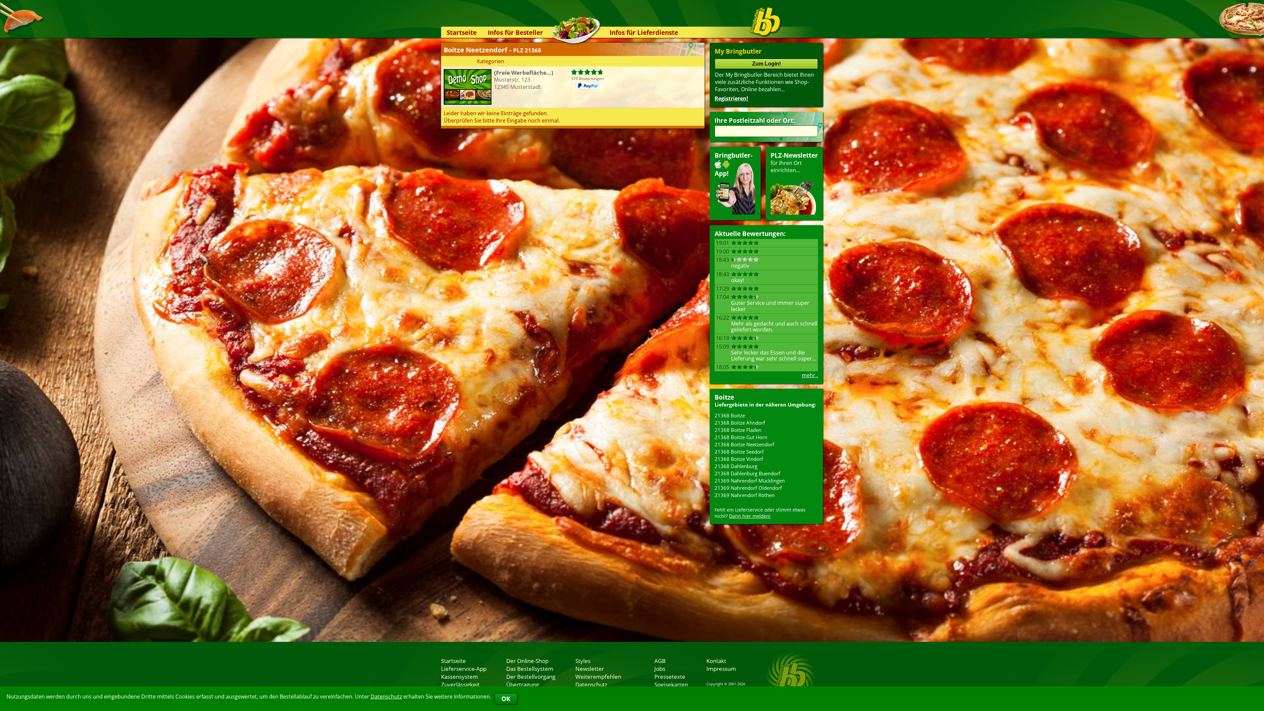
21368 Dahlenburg (736, 466)
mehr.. (810, 375)
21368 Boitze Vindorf (739, 459)
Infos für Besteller (515, 32)
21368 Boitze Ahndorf (740, 422)
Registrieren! (731, 98)
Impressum (721, 668)
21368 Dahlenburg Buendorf (747, 473)
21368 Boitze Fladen (738, 430)
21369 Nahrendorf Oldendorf (748, 488)
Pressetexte (669, 676)
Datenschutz (386, 696)
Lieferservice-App (464, 668)
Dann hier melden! (750, 516)
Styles (583, 661)
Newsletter (589, 668)
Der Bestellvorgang (530, 676)
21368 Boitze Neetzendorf (744, 444)
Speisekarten (671, 684)
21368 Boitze (730, 415)
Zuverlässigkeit (460, 684)
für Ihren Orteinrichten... (794, 162)
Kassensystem (459, 676)
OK (506, 699)
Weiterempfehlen (598, 676)
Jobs (659, 668)
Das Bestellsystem (529, 668)
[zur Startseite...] (765, 22)
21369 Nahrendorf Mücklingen (750, 480)
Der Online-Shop (527, 661)
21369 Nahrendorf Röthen (745, 495)
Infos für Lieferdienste (644, 32)
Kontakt (716, 661)
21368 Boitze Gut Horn (741, 437)
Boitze (724, 397)
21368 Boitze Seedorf (739, 451)
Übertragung (522, 684)
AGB (660, 661)
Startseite (462, 32)
